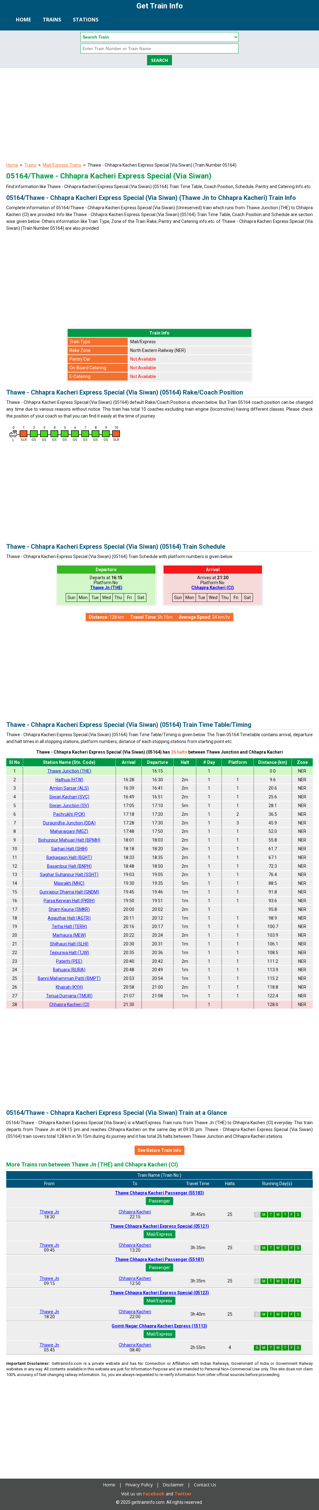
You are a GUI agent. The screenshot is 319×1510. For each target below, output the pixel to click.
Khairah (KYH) (69, 987)
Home (23, 19)
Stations (85, 19)
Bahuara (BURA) (69, 969)
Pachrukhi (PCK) (69, 814)
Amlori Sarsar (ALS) (69, 788)
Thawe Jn (49, 1211)
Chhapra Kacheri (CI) (212, 587)
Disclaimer (173, 1485)
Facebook (153, 1494)
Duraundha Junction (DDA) (69, 822)
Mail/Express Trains (62, 165)
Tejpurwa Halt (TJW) (69, 952)
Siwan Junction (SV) (69, 805)
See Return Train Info (159, 1150)
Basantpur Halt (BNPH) (69, 866)
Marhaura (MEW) (69, 935)
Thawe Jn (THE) (106, 587)
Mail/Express (159, 1234)
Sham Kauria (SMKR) (69, 909)
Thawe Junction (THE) (69, 771)
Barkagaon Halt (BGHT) (69, 857)
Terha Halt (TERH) (69, 926)
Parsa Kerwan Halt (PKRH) (69, 900)
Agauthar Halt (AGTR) (69, 918)
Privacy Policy (139, 1485)
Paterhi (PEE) (69, 961)
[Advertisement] (159, 114)
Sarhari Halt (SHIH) (69, 848)
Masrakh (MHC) (69, 883)
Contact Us (205, 1485)
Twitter (183, 1494)
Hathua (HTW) (69, 779)
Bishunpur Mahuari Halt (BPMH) (69, 840)
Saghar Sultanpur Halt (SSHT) (69, 874)
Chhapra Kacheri (135, 1211)
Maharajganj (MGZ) (69, 831)
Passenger (159, 1200)
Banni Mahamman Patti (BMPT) (69, 978)
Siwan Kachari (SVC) (69, 796)
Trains (52, 19)
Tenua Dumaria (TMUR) (69, 995)
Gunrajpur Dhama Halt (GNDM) (69, 891)
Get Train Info (159, 6)
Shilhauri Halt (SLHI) (69, 943)
